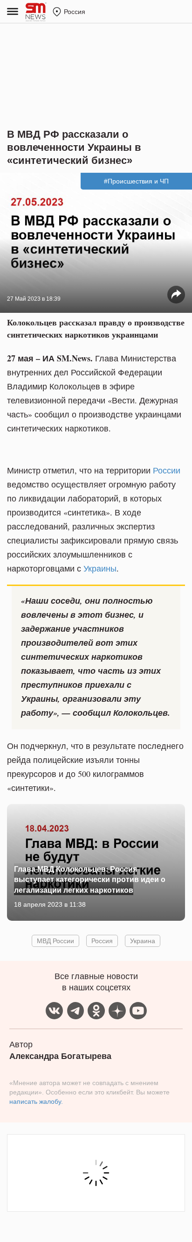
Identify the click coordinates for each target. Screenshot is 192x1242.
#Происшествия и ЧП (136, 181)
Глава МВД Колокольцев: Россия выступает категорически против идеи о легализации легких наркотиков (89, 879)
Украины (100, 568)
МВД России (55, 940)
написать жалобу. (36, 1101)
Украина (142, 940)
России (166, 470)
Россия (102, 940)
